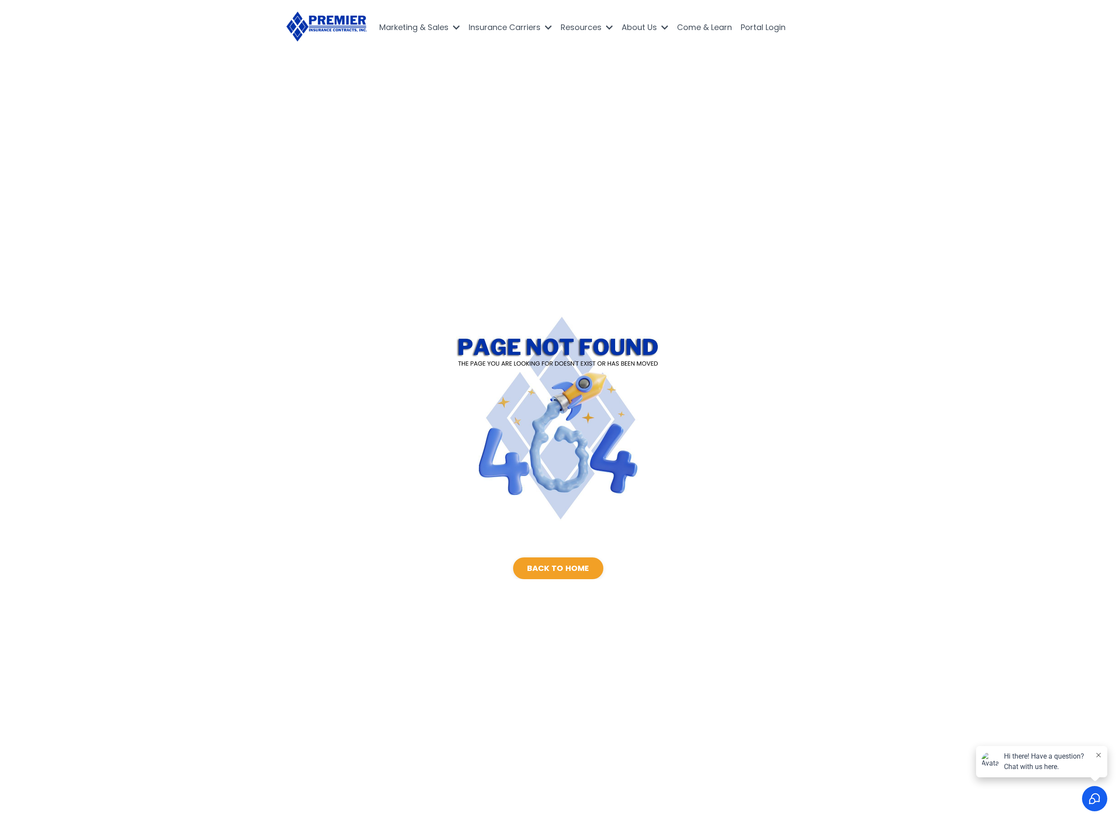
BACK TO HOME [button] (558, 568)
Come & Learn (704, 27)
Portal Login (763, 27)
